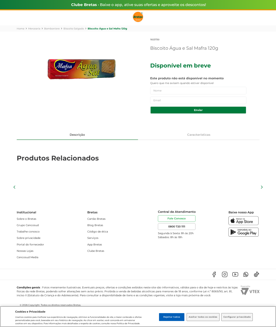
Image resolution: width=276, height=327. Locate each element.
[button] (14, 187)
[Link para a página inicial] (20, 28)
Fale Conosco (176, 218)
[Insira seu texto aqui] (243, 224)
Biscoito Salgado (73, 28)
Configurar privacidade (237, 317)
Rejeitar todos (171, 317)
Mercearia (34, 28)
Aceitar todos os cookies (203, 317)
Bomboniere (52, 28)
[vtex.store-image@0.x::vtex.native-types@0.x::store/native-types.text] (214, 274)
